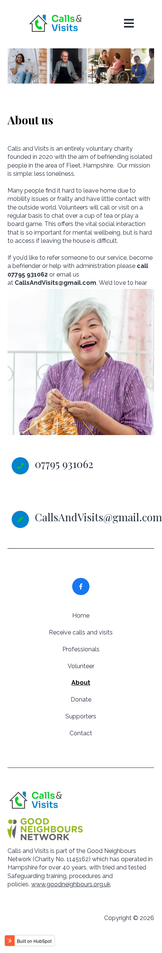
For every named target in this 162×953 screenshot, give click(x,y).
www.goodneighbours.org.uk (71, 884)
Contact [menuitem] (81, 733)
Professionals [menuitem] (81, 649)
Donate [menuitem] (81, 699)
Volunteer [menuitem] (81, 666)
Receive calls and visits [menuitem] (81, 632)
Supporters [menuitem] (80, 716)
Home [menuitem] (80, 615)
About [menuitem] (80, 682)
